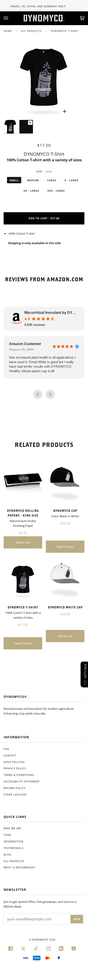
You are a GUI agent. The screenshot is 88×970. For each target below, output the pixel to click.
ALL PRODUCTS (31, 31)
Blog (7, 854)
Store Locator (15, 794)
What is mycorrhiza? (19, 867)
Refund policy (14, 788)
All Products (14, 861)
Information (13, 841)
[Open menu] (10, 18)
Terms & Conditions (19, 775)
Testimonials (13, 848)
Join (76, 919)
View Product (65, 547)
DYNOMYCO (40, 939)
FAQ (6, 749)
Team (7, 835)
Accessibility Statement (22, 781)
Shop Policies (14, 762)
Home (8, 31)
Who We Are (12, 828)
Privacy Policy (15, 768)
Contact (10, 755)
